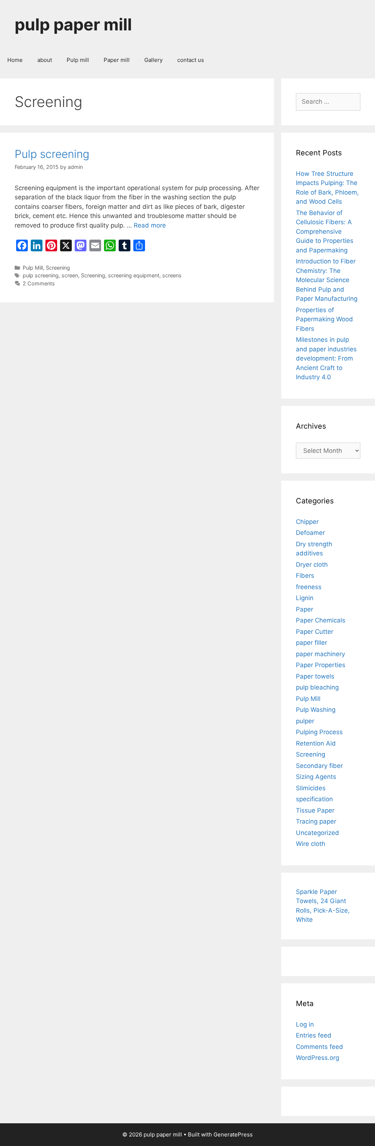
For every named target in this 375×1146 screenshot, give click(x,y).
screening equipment (133, 275)
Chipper (307, 521)
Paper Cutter (314, 631)
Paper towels (315, 676)
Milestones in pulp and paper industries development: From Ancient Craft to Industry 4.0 (326, 358)
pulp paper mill (73, 24)
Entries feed (313, 1035)
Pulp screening (52, 153)
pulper (305, 721)
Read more (150, 225)
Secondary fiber (319, 765)
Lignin (304, 598)
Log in (305, 1024)
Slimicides (311, 788)
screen (70, 275)
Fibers (305, 575)
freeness (309, 587)
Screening (58, 268)
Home (15, 59)
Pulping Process (319, 732)
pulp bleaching (317, 687)
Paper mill (117, 59)
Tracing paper (316, 821)
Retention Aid (316, 743)
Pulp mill (78, 59)
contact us (190, 59)
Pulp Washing (315, 709)
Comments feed (319, 1046)
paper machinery (320, 654)
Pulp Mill (33, 268)
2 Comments (39, 283)
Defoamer (310, 532)
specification (314, 799)
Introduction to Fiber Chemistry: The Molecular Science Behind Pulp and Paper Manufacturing (326, 280)
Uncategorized (317, 832)
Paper (304, 609)
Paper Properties (320, 665)
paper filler (311, 642)
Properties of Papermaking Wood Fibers (324, 319)
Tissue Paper (315, 810)
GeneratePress (233, 1134)
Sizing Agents (316, 776)
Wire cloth (310, 843)
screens (172, 275)
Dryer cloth (312, 564)
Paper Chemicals (320, 620)
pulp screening (41, 275)
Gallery (153, 59)
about (44, 59)
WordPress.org (317, 1057)
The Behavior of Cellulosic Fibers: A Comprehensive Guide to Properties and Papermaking (324, 231)
